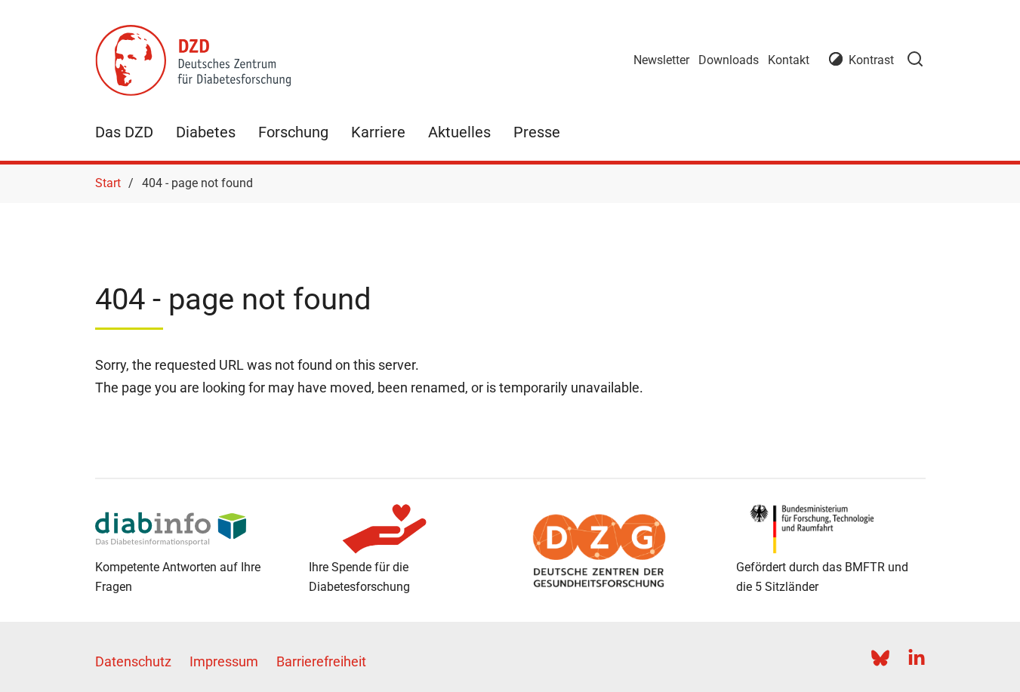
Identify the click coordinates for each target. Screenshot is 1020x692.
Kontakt (788, 60)
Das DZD (124, 132)
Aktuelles (459, 132)
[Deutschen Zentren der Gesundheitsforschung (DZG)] (617, 551)
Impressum (224, 661)
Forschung (293, 132)
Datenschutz (133, 661)
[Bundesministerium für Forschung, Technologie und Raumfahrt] (831, 529)
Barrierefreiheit (321, 661)
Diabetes (206, 132)
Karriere (378, 132)
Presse (536, 132)
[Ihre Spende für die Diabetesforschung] (403, 529)
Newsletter (661, 60)
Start (108, 183)
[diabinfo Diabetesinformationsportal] (190, 529)
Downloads (728, 60)
